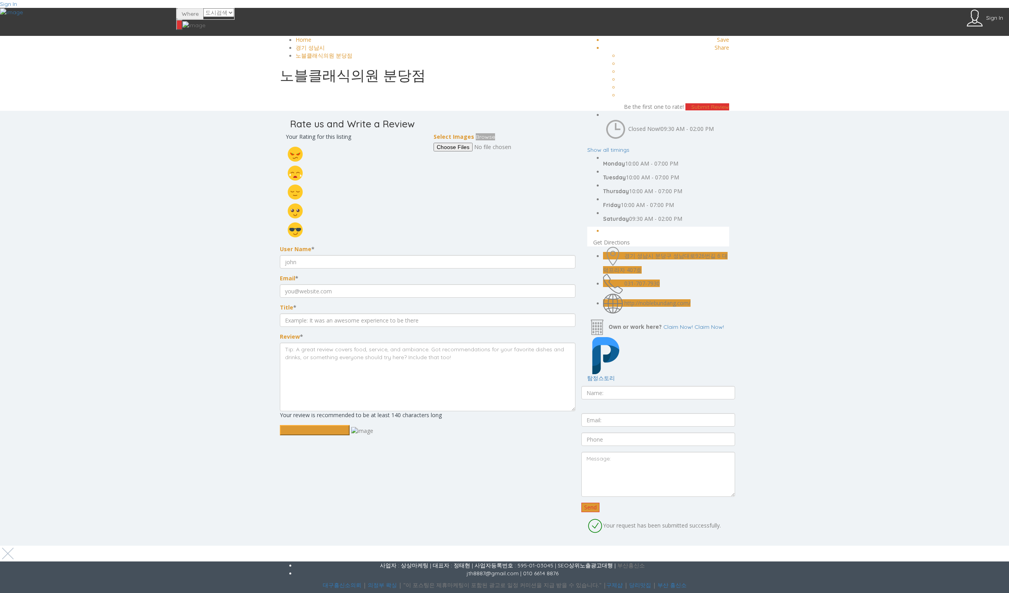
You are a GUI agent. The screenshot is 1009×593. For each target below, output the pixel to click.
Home (303, 39)
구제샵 (614, 585)
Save (723, 39)
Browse (485, 136)
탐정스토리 (601, 378)
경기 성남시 (310, 47)
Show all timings (608, 149)
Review (291, 336)
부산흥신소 (631, 565)
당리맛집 (640, 585)
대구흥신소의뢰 (342, 585)
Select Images (454, 136)
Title (288, 307)
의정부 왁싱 (382, 585)
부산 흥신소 (672, 585)
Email (289, 278)
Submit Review (709, 106)
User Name (297, 249)
